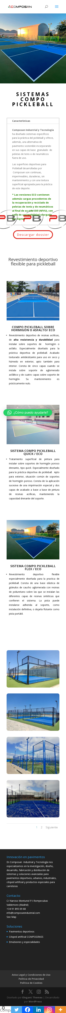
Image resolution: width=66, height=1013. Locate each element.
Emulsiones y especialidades (24, 942)
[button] (27, 412)
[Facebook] (27, 1009)
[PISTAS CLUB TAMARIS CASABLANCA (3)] (33, 773)
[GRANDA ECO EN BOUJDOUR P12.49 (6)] (33, 816)
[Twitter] (16, 1009)
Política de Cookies (31, 982)
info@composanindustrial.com (23, 912)
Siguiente (52, 827)
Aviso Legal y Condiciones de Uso (31, 974)
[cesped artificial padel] (33, 729)
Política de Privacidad (31, 978)
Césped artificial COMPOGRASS (26, 936)
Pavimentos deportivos (21, 931)
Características (21, 120)
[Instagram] (49, 1009)
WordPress (35, 1001)
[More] (60, 1009)
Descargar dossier (33, 235)
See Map (11, 916)
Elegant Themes (32, 997)
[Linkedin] (38, 1009)
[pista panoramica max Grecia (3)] (33, 686)
